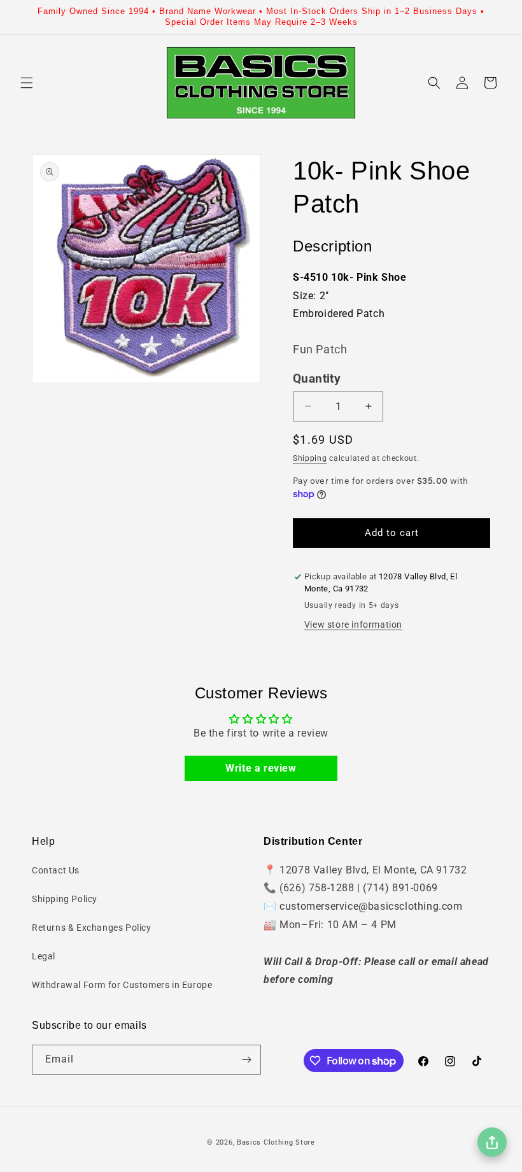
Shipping (310, 458)
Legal (43, 956)
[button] (27, 83)
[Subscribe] (246, 1060)
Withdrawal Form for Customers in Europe (122, 985)
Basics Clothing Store (276, 1142)
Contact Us (56, 870)
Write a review (260, 768)
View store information (353, 624)
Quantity (317, 379)
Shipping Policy (64, 899)
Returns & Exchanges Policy (92, 927)
